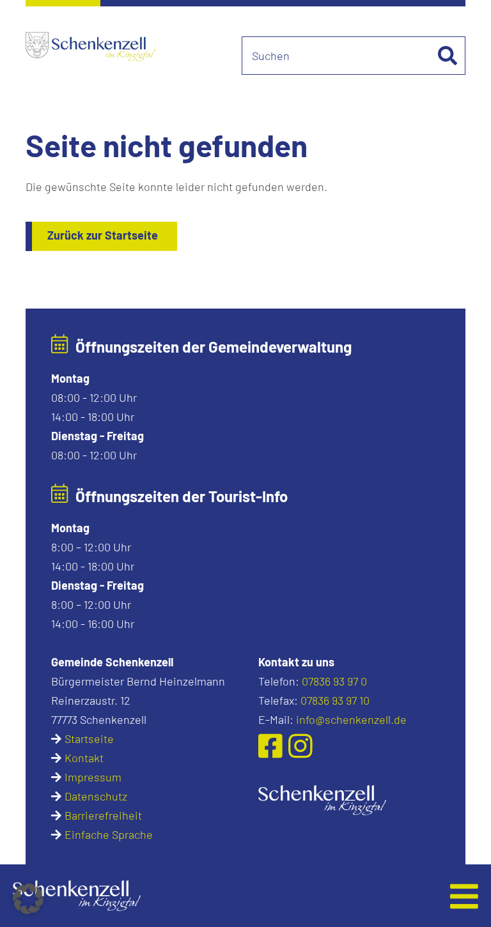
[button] (199, 895)
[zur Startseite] (322, 799)
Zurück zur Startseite (102, 235)
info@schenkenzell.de (351, 719)
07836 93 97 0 (334, 681)
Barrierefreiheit (103, 815)
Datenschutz (96, 796)
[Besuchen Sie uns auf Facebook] (273, 745)
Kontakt (84, 758)
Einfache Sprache (109, 834)
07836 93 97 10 (335, 700)
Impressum (93, 777)
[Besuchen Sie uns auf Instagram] (300, 745)
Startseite (89, 739)
